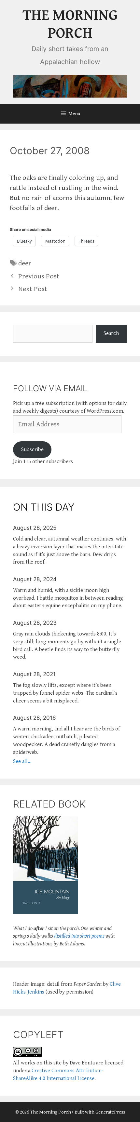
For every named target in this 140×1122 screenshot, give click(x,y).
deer (24, 263)
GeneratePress (110, 1112)
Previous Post (38, 276)
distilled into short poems (79, 936)
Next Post (32, 289)
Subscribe (32, 449)
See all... (22, 761)
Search (111, 333)
